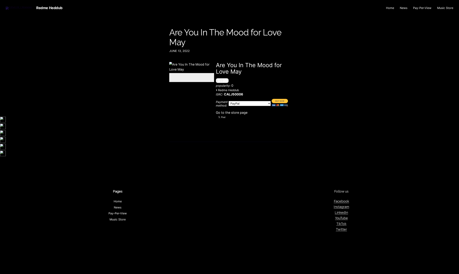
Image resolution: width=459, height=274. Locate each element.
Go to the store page (231, 112)
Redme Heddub (49, 8)
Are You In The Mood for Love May (225, 37)
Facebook (341, 201)
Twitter (341, 229)
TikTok (341, 224)
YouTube (341, 218)
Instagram (341, 207)
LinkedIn (341, 212)
